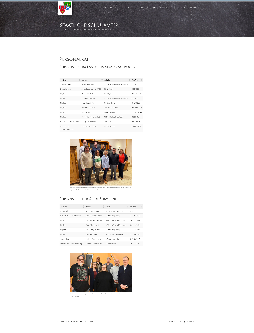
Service (181, 8)
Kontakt (192, 8)
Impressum (191, 321)
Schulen (125, 8)
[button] (79, 80)
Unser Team (138, 8)
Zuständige (152, 8)
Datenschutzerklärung (177, 321)
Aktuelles (113, 8)
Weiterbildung (168, 8)
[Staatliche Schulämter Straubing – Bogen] (65, 15)
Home (103, 8)
